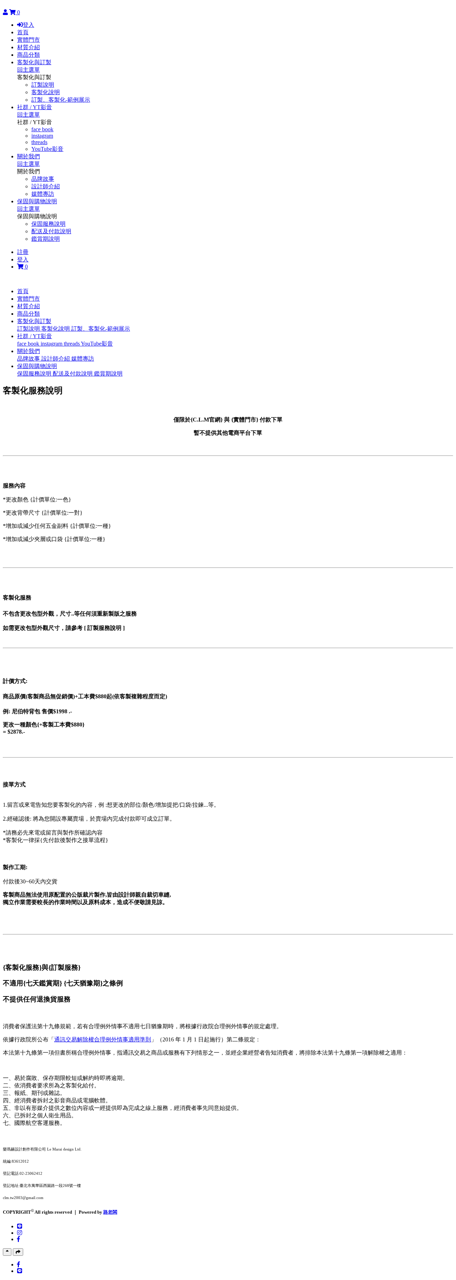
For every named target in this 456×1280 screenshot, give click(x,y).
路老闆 (110, 1212)
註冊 (22, 252)
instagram (42, 136)
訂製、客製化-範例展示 (60, 100)
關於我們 (28, 156)
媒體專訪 (42, 194)
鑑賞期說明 (45, 239)
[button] (34, 321)
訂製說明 (42, 85)
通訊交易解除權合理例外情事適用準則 (102, 1039)
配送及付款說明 (51, 231)
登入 (28, 25)
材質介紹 (28, 47)
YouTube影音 (47, 149)
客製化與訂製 (34, 62)
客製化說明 (45, 92)
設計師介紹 (45, 186)
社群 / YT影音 (34, 107)
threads (39, 142)
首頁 (22, 32)
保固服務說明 (48, 224)
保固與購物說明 (37, 201)
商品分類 (28, 55)
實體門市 (28, 40)
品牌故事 (42, 179)
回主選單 (28, 70)
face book (42, 129)
